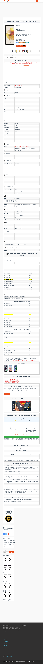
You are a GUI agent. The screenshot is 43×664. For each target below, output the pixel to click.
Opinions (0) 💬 (22, 42)
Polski (29, 661)
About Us (25, 627)
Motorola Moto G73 (18, 85)
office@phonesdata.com (8, 656)
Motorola (19, 26)
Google (13, 542)
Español (12, 661)
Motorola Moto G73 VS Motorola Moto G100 (12, 381)
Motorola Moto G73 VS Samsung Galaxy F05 (11, 378)
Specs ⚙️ (17, 42)
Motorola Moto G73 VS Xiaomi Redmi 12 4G (11, 382)
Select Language (5, 661)
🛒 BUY (19, 45)
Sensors (22, 63)
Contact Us (25, 629)
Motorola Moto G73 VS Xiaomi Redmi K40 (11, 380)
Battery (17, 63)
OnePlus (5, 544)
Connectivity (13, 63)
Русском (19, 661)
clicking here (26, 65)
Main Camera (28, 62)
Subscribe (11, 552)
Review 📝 (26, 42)
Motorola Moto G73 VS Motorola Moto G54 (11, 379)
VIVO (13, 544)
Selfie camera (33, 62)
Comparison (6, 641)
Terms (25, 631)
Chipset (5, 643)
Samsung (10, 540)
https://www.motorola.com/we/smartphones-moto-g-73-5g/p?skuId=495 (22, 360)
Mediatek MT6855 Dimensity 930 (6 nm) (22, 146)
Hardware (17, 62)
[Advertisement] (21, 10)
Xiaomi (13, 540)
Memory (21, 62)
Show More (7, 393)
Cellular (37, 62)
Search (5, 647)
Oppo (5, 546)
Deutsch (14, 661)
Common (5, 62)
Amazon (23, 112)
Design (11, 62)
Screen (14, 62)
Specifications (6, 639)
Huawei (5, 542)
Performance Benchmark (28, 63)
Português (27, 661)
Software (24, 62)
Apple (5, 540)
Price (9, 62)
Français (17, 661)
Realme (9, 544)
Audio (20, 63)
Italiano (24, 661)
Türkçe (22, 661)
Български (32, 661)
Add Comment (21, 436)
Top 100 (5, 645)
